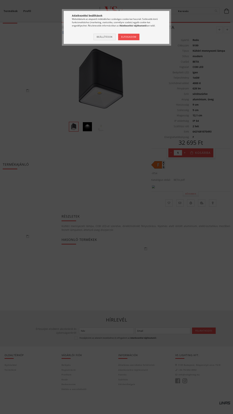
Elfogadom (128, 36)
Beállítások (104, 36)
